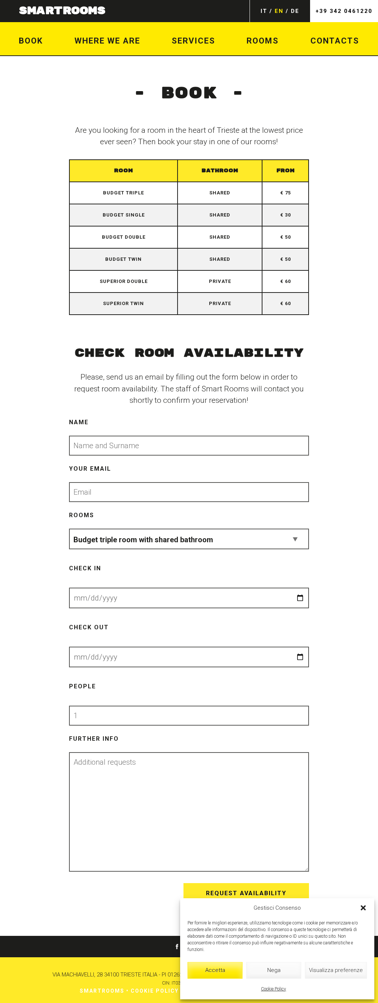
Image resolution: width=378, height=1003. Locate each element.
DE (295, 11)
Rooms (263, 40)
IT (264, 11)
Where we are (107, 40)
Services (193, 40)
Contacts (334, 40)
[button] (363, 908)
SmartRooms (62, 10)
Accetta (215, 970)
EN (279, 11)
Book (31, 40)
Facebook (177, 946)
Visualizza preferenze (336, 970)
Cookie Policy (273, 989)
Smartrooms (102, 991)
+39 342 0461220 (344, 11)
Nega (274, 970)
